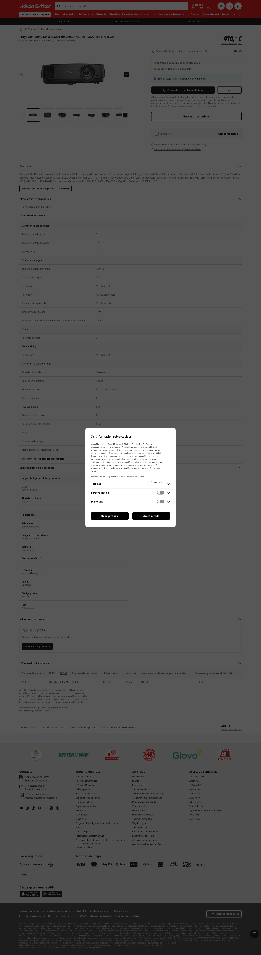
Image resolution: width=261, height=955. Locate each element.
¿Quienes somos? (118, 476)
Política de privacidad (100, 476)
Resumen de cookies (135, 476)
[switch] (160, 493)
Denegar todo (109, 516)
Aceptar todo (151, 516)
